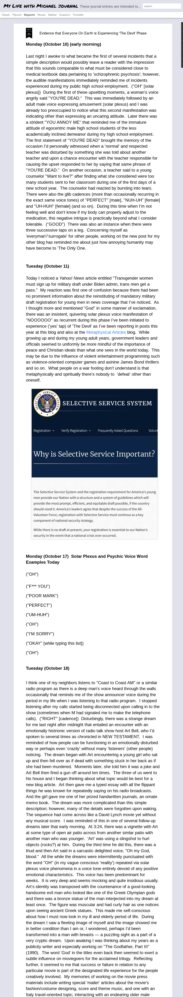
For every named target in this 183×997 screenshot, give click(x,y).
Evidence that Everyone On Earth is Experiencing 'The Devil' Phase (93, 33)
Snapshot (64, 14)
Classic (6, 14)
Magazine (29, 14)
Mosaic (42, 14)
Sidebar (52, 14)
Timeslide (78, 14)
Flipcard (16, 14)
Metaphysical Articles (106, 332)
